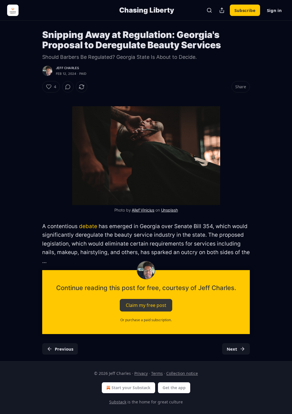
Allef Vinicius (143, 210)
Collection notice (182, 373)
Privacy (141, 373)
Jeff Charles (67, 68)
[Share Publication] (222, 10)
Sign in (274, 10)
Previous (64, 349)
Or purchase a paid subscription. (146, 319)
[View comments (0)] (68, 87)
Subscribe (245, 10)
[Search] (209, 10)
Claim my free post (146, 305)
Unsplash (169, 210)
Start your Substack (131, 387)
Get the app (174, 387)
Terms (157, 373)
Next (232, 349)
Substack (117, 402)
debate (88, 226)
